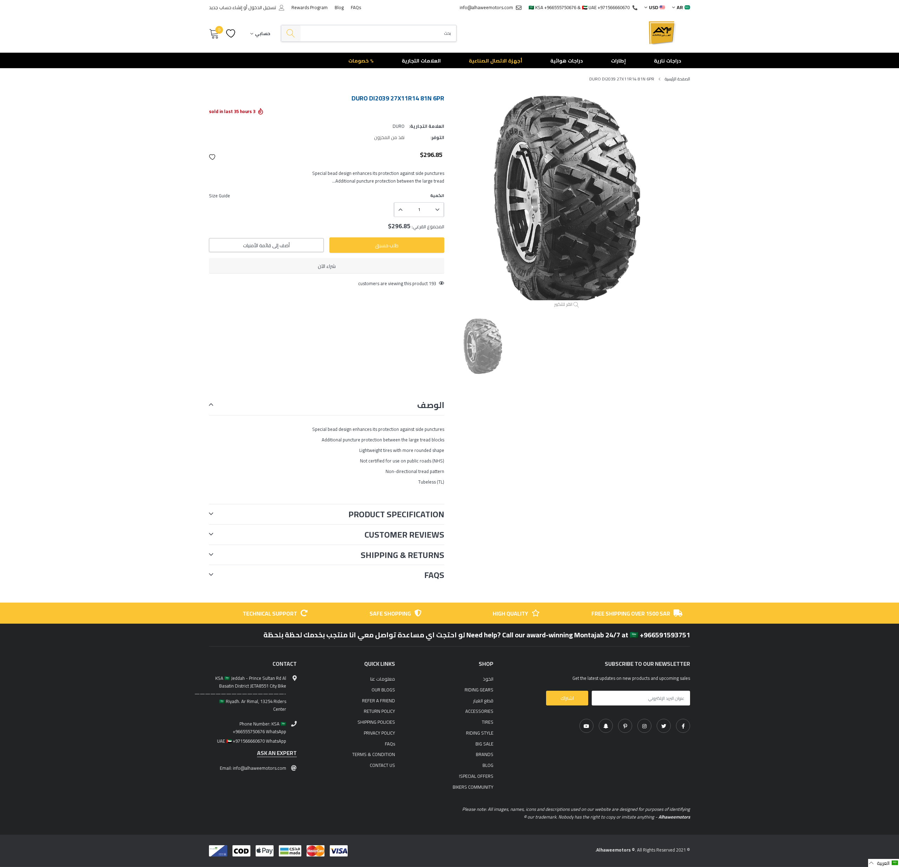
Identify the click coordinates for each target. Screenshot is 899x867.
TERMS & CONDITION (373, 754)
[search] (291, 33)
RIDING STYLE (479, 733)
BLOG (488, 765)
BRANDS (484, 754)
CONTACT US (382, 765)
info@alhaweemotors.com (486, 7)
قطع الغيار (483, 700)
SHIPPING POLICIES (376, 722)
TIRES (487, 722)
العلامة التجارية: (426, 126)
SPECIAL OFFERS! (476, 776)
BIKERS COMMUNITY (473, 787)
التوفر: (437, 137)
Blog (339, 7)
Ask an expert (277, 753)
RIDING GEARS (479, 690)
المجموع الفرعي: (428, 226)
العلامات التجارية (421, 60)
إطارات (618, 60)
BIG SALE (484, 744)
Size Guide (219, 195)
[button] (212, 156)
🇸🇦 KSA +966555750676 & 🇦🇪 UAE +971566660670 (579, 7)
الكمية (437, 195)
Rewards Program (309, 7)
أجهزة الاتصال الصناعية (495, 60)
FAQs (356, 7)
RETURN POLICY (379, 711)
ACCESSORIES (479, 711)
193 (432, 283)
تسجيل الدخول (262, 7)
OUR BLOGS (383, 690)
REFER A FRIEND (378, 700)
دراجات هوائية (566, 60)
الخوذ (488, 679)
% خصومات (361, 60)
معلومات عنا (382, 679)
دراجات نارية (667, 60)
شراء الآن (327, 266)
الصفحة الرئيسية (677, 79)
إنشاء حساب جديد (225, 7)
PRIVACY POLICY (379, 733)
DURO (399, 126)
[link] (683, 726)
